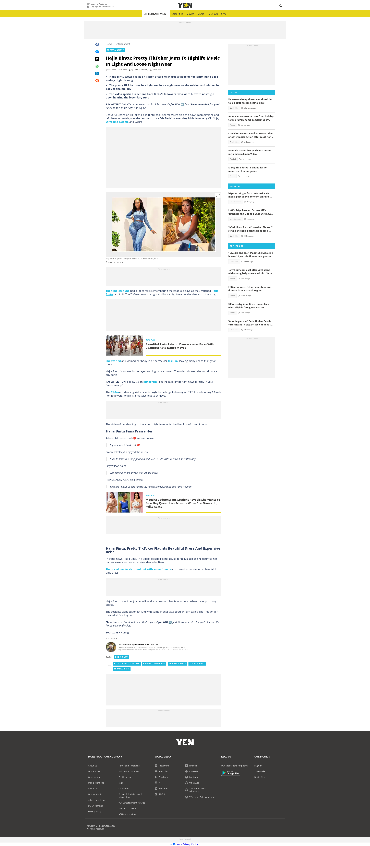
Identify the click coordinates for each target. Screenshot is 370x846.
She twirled (113, 361)
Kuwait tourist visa (154, 663)
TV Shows (212, 13)
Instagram (150, 381)
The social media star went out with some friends (138, 569)
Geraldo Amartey (141, 69)
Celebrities (177, 13)
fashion (173, 361)
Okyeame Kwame (117, 121)
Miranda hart (121, 669)
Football (233, 159)
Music (201, 13)
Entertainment (156, 14)
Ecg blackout (197, 663)
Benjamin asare (177, 663)
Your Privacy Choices (188, 844)
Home (109, 43)
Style (223, 13)
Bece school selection (126, 663)
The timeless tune (118, 291)
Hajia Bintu (121, 657)
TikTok (115, 392)
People (232, 125)
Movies (190, 13)
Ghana (232, 176)
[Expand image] (218, 195)
